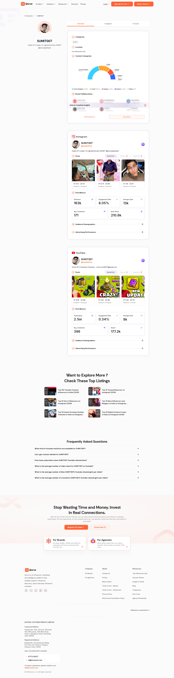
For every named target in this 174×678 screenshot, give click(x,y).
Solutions (50, 4)
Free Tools (136, 594)
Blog (134, 586)
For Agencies (89, 577)
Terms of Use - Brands (110, 586)
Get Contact (126, 117)
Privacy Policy (107, 594)
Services (74, 4)
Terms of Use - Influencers (111, 590)
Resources (62, 4)
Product (39, 4)
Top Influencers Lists (140, 573)
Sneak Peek (98, 527)
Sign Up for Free (120, 4)
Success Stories (138, 577)
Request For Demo (75, 527)
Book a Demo (142, 4)
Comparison (137, 590)
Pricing (83, 4)
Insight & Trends (138, 582)
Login (105, 4)
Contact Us (106, 573)
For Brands (89, 573)
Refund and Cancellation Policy (113, 598)
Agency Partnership (139, 598)
